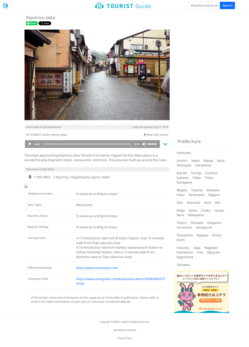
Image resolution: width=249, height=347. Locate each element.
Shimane (196, 223)
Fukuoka (183, 248)
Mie (217, 202)
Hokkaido (184, 153)
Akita (220, 160)
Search (227, 5)
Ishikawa (212, 190)
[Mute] (144, 144)
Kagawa (202, 235)
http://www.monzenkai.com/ (97, 268)
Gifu (180, 202)
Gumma (211, 173)
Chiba (196, 178)
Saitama (183, 178)
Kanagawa (184, 182)
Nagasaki (211, 248)
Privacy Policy (124, 338)
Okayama (214, 223)
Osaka (205, 210)
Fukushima (203, 165)
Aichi (207, 202)
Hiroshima (184, 227)
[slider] (152, 143)
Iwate (195, 160)
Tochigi (196, 173)
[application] (92, 144)
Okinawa (183, 265)
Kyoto (193, 210)
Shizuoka (193, 202)
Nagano (214, 195)
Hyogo (219, 210)
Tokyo (209, 178)
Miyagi (208, 160)
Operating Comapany (124, 330)
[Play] (30, 144)
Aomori (182, 160)
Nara (180, 215)
